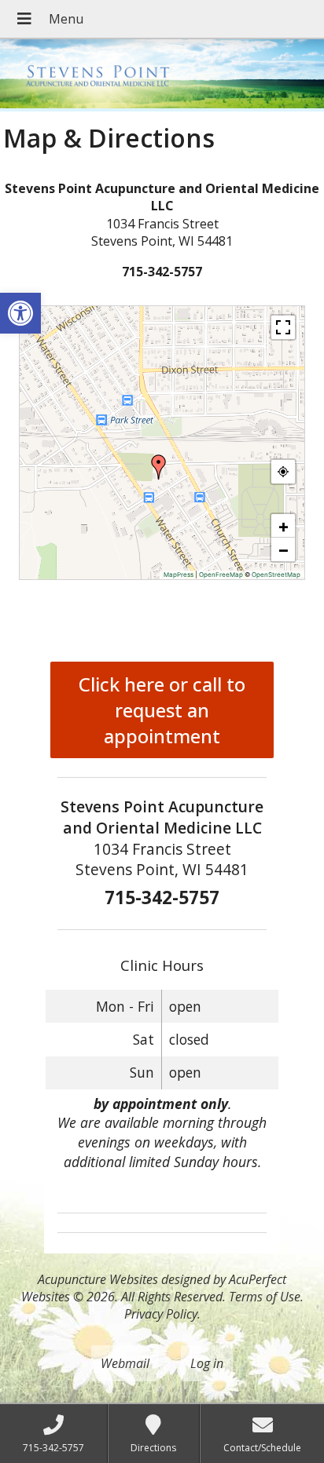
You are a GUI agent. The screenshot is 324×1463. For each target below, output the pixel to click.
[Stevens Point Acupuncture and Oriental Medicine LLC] (162, 75)
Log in (206, 1363)
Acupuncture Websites (98, 1279)
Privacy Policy (160, 1314)
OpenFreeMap (221, 574)
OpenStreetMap (276, 574)
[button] (20, 313)
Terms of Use (264, 1296)
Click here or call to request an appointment (162, 710)
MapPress (178, 574)
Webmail (125, 1363)
